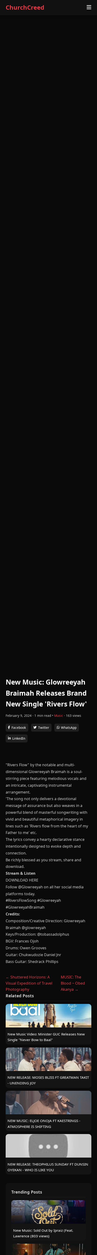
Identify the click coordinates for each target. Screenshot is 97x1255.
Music (58, 715)
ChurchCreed (25, 7)
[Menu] (89, 7)
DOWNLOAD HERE (22, 880)
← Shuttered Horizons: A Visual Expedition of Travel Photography (29, 983)
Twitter (43, 727)
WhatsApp (69, 727)
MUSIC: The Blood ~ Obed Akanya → (73, 983)
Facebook (19, 727)
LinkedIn (18, 738)
